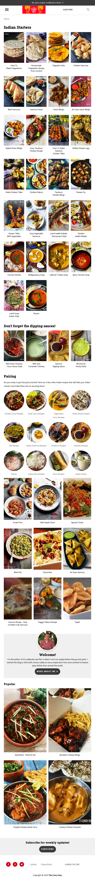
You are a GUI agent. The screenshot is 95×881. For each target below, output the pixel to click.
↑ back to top (72, 864)
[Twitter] (21, 864)
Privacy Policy (46, 864)
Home (6, 18)
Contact (33, 864)
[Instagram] (15, 864)
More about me (46, 671)
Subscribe (47, 849)
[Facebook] (8, 864)
